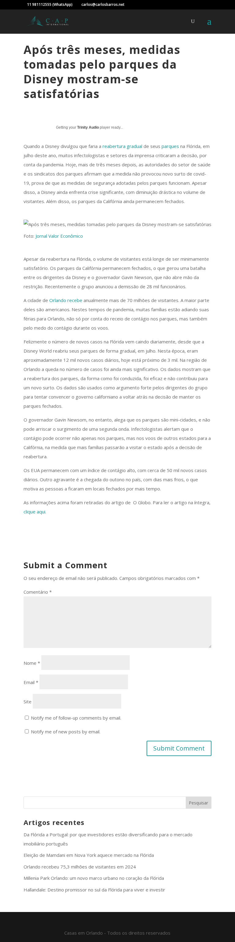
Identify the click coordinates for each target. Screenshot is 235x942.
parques (170, 146)
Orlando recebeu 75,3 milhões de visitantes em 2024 (80, 867)
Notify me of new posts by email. (65, 731)
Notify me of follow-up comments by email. (76, 718)
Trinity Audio (88, 127)
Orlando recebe (65, 300)
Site (28, 701)
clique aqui (34, 512)
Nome (32, 663)
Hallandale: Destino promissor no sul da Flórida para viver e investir (94, 890)
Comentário (38, 592)
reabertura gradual (122, 146)
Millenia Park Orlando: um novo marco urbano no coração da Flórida (94, 878)
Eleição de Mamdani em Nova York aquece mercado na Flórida (89, 855)
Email (31, 682)
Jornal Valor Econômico (59, 236)
